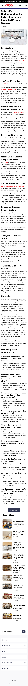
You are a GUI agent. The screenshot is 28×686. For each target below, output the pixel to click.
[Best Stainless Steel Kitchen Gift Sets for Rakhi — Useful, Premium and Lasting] (7, 596)
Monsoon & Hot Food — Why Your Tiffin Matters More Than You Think (19, 533)
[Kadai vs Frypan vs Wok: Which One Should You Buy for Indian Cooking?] (7, 578)
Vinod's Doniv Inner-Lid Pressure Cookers (13, 186)
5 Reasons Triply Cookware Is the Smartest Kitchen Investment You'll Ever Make (18, 545)
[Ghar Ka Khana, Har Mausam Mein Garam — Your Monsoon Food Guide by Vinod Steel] (7, 524)
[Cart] (26, 5)
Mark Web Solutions (19, 683)
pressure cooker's (19, 112)
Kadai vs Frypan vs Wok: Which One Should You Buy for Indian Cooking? (19, 577)
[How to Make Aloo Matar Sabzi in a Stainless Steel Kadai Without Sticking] (7, 616)
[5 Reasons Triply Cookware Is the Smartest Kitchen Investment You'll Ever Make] (7, 546)
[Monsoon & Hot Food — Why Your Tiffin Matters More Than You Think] (7, 535)
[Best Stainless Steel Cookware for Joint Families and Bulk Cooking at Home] (7, 586)
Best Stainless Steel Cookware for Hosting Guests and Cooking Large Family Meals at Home (18, 557)
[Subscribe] (23, 631)
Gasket (6, 162)
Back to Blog (15, 510)
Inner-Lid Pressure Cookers (9, 89)
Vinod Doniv (4, 84)
